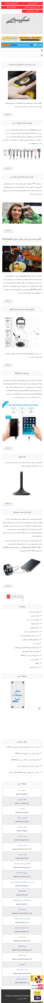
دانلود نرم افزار (34, 628)
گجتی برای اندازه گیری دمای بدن (22, 176)
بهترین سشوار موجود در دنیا (22, 123)
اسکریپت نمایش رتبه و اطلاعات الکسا (28, 766)
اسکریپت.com (22, 999)
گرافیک (37, 663)
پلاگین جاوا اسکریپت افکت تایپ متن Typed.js (25, 760)
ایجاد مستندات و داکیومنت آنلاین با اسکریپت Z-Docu (22, 747)
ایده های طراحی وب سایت (31, 631)
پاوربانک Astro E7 (22, 373)
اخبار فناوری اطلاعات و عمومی (30, 639)
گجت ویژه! (22, 456)
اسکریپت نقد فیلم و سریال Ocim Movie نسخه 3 (24, 772)
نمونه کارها (10, 7)
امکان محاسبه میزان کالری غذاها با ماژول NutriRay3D (22, 239)
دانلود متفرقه (35, 624)
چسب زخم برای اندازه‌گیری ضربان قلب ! (22, 64)
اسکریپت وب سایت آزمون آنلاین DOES (27, 753)
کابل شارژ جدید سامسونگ (22, 512)
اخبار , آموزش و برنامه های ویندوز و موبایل (26, 647)
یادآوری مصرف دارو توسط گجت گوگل (22, 309)
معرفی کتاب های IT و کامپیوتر (30, 651)
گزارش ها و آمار (34, 667)
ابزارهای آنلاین (31, 11)
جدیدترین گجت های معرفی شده (29, 635)
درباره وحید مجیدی (31, 7)
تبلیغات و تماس (10, 3)
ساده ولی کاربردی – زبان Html (30, 655)
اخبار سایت (36, 643)
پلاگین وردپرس (34, 659)
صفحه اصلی (31, 3)
